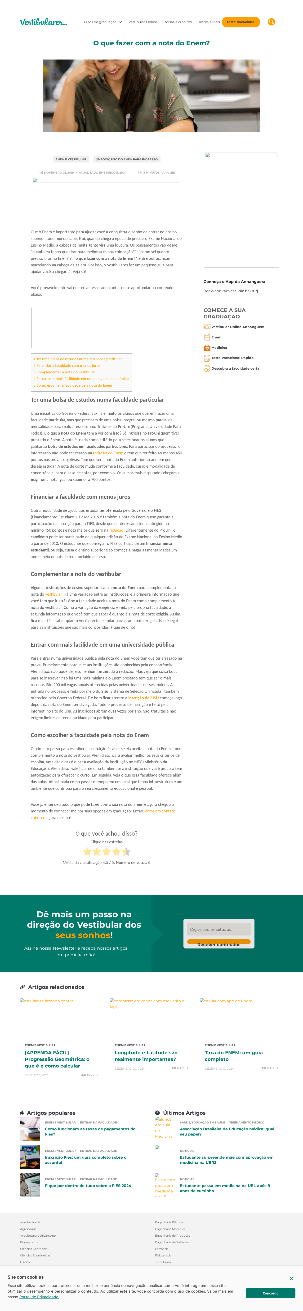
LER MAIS (87, 1074)
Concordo (271, 1293)
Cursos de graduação (99, 22)
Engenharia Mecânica (170, 1229)
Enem (216, 337)
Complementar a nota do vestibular (64, 372)
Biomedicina (29, 1242)
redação (116, 530)
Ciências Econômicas (35, 1255)
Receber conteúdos (219, 943)
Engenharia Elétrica (169, 1222)
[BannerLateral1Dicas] (241, 206)
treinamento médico (246, 1122)
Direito (25, 1262)
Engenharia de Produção (173, 1235)
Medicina (219, 348)
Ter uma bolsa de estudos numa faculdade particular (77, 359)
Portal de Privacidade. (39, 1296)
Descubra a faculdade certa (235, 368)
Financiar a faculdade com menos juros (66, 366)
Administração (30, 1222)
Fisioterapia (163, 1255)
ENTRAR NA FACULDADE (98, 1122)
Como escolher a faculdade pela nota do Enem (72, 386)
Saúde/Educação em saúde (202, 1122)
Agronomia (28, 1229)
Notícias (187, 1151)
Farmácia (162, 1249)
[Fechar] (291, 1278)
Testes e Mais (209, 22)
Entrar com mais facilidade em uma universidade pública (81, 379)
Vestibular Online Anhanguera (237, 327)
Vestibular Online (143, 22)
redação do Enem (108, 453)
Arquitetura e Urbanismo (38, 1235)
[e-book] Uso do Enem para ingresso (127, 159)
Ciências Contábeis (33, 1249)
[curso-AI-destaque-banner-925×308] (106, 203)
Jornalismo (163, 1262)
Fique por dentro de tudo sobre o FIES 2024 (88, 1185)
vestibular (53, 594)
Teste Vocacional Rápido (232, 358)
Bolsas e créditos (178, 22)
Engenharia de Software (172, 1242)
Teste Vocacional (241, 22)
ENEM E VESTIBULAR (71, 159)
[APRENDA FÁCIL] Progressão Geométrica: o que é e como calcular (57, 1059)
